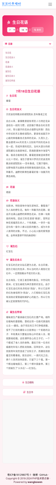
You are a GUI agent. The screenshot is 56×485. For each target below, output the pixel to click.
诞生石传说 (10, 80)
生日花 (8, 52)
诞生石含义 (10, 76)
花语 (7, 62)
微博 (35, 474)
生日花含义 (10, 57)
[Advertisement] (28, 431)
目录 (10, 43)
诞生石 (8, 71)
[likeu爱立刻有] (12, 4)
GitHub (43, 474)
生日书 (30, 392)
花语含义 (9, 66)
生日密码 (29, 382)
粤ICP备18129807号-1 (19, 474)
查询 (38, 29)
